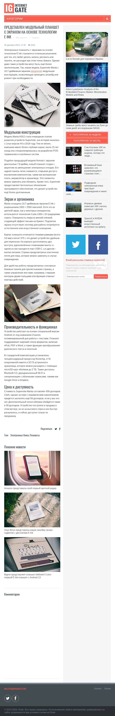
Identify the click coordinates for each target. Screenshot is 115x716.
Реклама (107, 688)
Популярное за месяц (87, 141)
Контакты (98, 688)
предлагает (36, 71)
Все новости (22, 38)
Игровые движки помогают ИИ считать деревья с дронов (95, 206)
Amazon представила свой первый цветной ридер (30, 488)
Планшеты (35, 435)
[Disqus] (32, 634)
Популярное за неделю (87, 134)
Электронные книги (19, 435)
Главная (35, 38)
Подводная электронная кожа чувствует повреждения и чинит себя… (86, 188)
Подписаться (101, 276)
